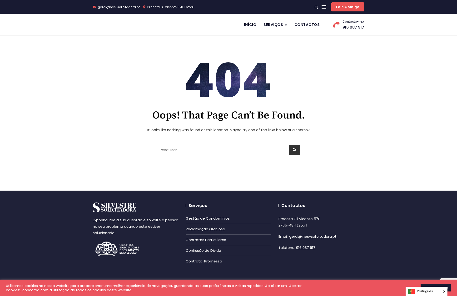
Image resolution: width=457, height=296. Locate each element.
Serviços (273, 24)
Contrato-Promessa (204, 261)
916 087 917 (353, 24)
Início (250, 24)
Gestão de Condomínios (208, 218)
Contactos (307, 24)
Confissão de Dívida (203, 250)
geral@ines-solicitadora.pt (118, 7)
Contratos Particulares (206, 239)
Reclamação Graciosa (205, 229)
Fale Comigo (348, 7)
